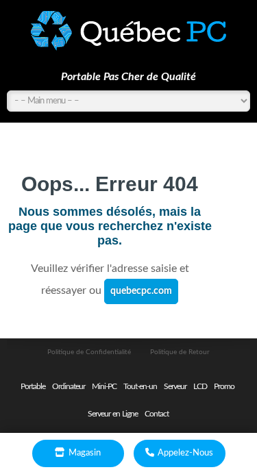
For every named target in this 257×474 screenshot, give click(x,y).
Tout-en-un (140, 386)
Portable (33, 386)
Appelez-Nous (185, 453)
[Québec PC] (128, 31)
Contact (157, 414)
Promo (224, 386)
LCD (200, 386)
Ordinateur (68, 386)
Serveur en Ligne (113, 414)
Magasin (85, 453)
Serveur (175, 386)
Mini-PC (104, 386)
